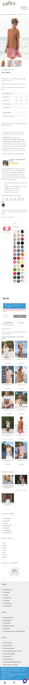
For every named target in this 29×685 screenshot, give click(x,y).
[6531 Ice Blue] (14, 246)
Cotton (4, 547)
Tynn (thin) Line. (10, 217)
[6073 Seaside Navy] (18, 277)
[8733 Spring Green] (18, 262)
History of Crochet (7, 645)
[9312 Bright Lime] (22, 269)
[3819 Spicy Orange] (18, 258)
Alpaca (4, 554)
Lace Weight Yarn (7, 530)
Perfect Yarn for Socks (8, 648)
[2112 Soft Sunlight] (18, 266)
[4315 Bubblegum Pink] (14, 262)
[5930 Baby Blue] (14, 243)
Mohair (4, 545)
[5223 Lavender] (14, 281)
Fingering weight (7, 518)
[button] (5, 163)
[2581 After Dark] (14, 277)
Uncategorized (13, 14)
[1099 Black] (22, 231)
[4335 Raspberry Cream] (22, 239)
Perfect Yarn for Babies (9, 654)
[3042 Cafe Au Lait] (22, 235)
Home (4, 14)
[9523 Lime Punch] (18, 269)
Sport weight (6, 520)
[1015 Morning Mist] (18, 231)
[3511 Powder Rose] (14, 239)
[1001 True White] (22, 273)
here (24, 84)
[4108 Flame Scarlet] (14, 273)
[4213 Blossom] (22, 258)
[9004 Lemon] (22, 262)
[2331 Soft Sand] (14, 235)
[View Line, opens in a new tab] (13, 224)
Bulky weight (6, 528)
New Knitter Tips (7, 656)
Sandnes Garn (20, 124)
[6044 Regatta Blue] (18, 254)
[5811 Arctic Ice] (14, 266)
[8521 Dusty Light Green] (18, 246)
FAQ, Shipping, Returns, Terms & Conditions (14, 631)
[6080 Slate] (22, 243)
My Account (5, 682)
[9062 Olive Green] (18, 250)
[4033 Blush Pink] (14, 250)
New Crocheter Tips (8, 659)
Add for (14, 163)
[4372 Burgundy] (22, 266)
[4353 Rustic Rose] (18, 281)
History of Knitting (7, 643)
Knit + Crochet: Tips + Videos (10, 664)
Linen (4, 543)
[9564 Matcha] (14, 269)
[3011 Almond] (18, 235)
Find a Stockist (6, 623)
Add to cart (20, 316)
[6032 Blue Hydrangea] (22, 250)
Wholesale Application (8, 626)
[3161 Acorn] (14, 258)
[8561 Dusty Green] (22, 246)
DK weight (5, 523)
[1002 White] (14, 231)
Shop (8, 14)
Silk (4, 552)
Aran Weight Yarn (7, 532)
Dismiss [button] (3, 678)
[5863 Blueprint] (18, 273)
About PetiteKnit (7, 620)
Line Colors (16, 226)
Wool (4, 550)
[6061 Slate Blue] (18, 243)
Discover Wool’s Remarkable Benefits (12, 662)
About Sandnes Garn (8, 617)
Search (14, 682)
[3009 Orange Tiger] (22, 254)
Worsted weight (7, 525)
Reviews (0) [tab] (21, 323)
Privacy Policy (6, 628)
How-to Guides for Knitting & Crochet (12, 651)
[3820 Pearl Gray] (18, 239)
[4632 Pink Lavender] (14, 254)
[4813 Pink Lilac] (22, 277)
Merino (5, 557)
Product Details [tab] (8, 323)
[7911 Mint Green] (22, 281)
